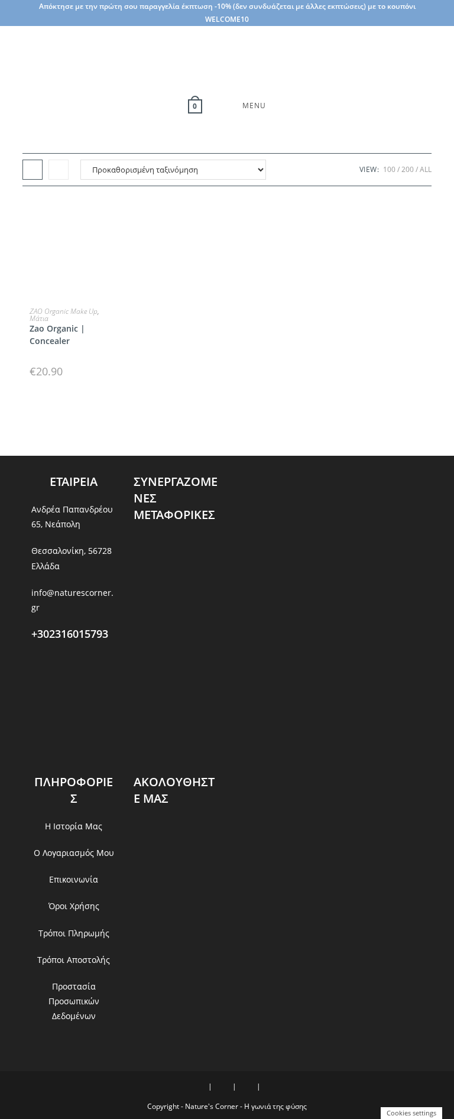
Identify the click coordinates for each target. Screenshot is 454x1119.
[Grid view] (32, 170)
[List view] (58, 170)
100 (389, 169)
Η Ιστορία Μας (73, 826)
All (426, 169)
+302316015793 (69, 634)
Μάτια (39, 318)
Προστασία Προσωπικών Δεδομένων (73, 1001)
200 (407, 169)
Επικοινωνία (73, 879)
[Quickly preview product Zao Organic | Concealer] (112, 219)
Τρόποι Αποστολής (73, 959)
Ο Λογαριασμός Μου (74, 852)
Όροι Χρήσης (73, 906)
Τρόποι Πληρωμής (73, 933)
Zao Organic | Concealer (57, 334)
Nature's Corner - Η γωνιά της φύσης (246, 1106)
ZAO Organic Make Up (64, 311)
